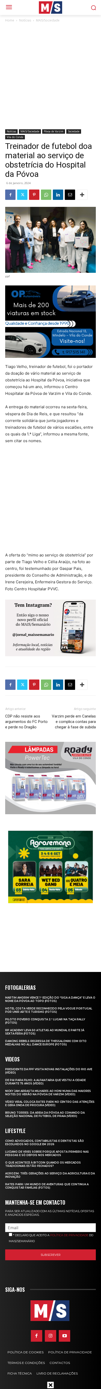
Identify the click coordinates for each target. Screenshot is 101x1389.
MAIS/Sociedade (48, 20)
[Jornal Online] (50, 7)
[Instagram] (50, 1335)
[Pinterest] (34, 195)
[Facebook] (10, 195)
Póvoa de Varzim (53, 131)
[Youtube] (64, 1335)
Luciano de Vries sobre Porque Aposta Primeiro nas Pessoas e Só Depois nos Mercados (47, 1153)
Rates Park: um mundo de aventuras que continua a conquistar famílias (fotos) (47, 1186)
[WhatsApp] (46, 195)
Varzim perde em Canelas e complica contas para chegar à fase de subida (74, 721)
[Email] (70, 195)
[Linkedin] (58, 195)
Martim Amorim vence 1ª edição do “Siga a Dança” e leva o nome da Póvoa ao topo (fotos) (50, 999)
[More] (82, 195)
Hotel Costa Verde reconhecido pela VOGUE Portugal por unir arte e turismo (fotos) (48, 1010)
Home (9, 20)
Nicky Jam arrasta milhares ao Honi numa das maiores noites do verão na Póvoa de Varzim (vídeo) (48, 1092)
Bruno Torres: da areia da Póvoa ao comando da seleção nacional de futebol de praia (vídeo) (45, 1114)
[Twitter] (22, 195)
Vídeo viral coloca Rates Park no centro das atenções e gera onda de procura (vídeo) (50, 1103)
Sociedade (74, 131)
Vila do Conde (15, 137)
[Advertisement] (50, 76)
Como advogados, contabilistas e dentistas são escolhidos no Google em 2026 (44, 1142)
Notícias (25, 20)
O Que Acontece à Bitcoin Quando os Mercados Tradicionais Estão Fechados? (43, 1164)
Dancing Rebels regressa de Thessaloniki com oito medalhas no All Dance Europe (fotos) (45, 1042)
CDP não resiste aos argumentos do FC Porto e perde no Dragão (26, 721)
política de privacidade (69, 1235)
